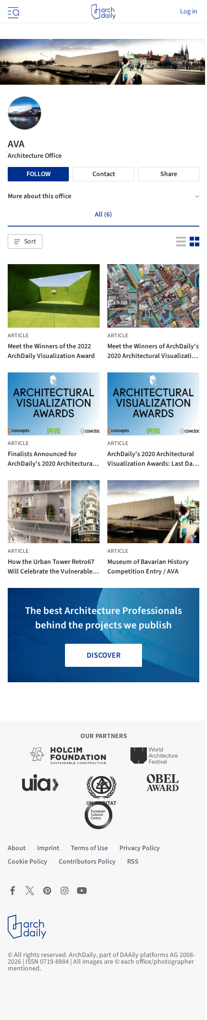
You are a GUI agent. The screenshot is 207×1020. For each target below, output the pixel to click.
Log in (188, 11)
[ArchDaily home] (103, 11)
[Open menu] (12, 11)
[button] (25, 241)
